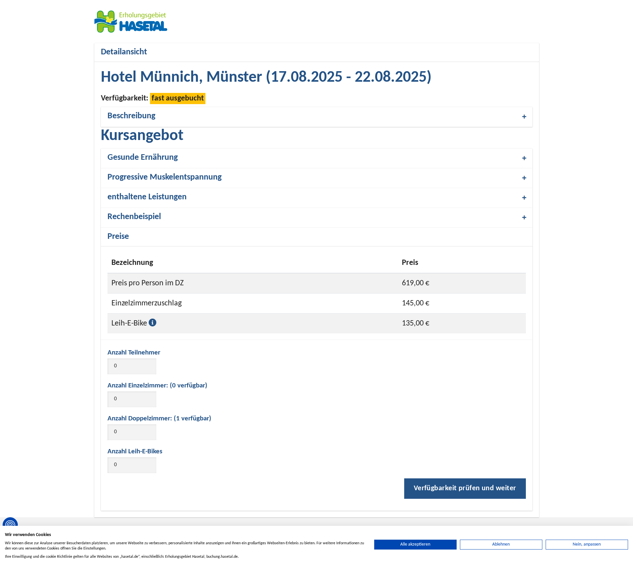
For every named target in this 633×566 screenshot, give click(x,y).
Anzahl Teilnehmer (133, 352)
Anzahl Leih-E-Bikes (134, 451)
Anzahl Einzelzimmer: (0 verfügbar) (157, 385)
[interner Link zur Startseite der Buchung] (133, 21)
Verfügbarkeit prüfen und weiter (465, 488)
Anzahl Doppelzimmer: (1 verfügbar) (159, 418)
